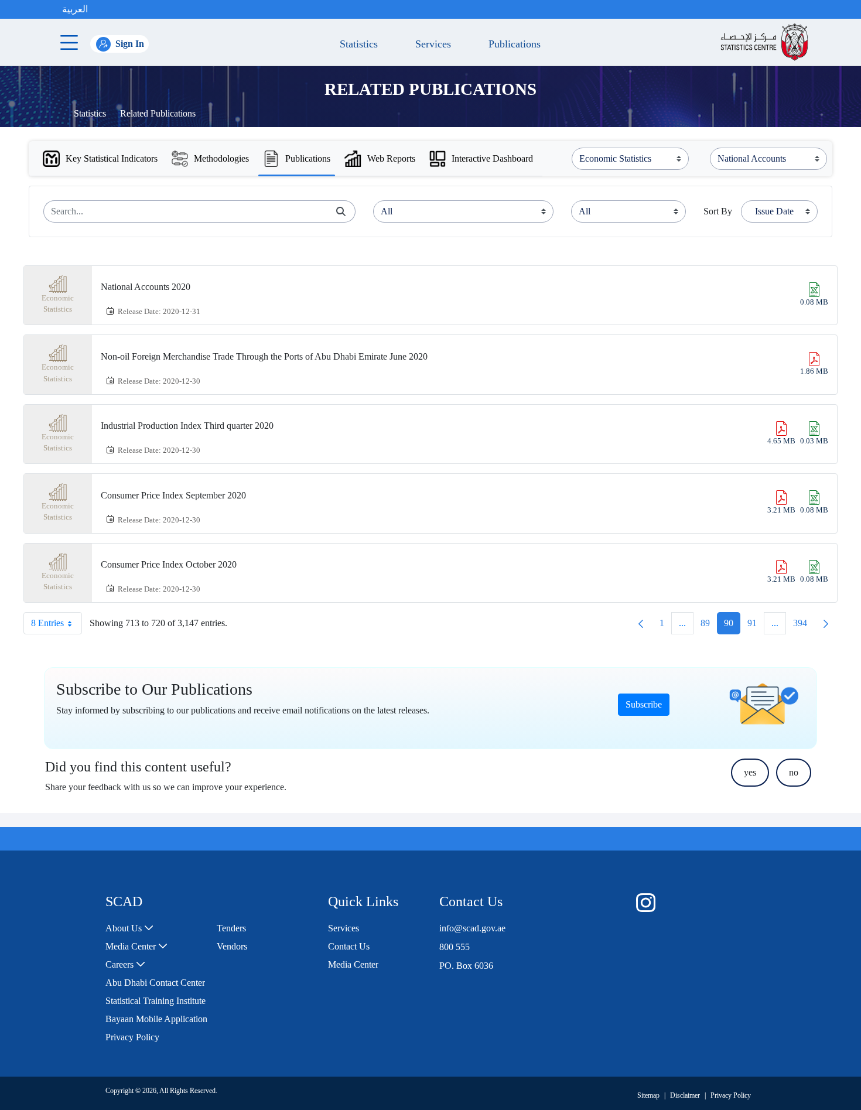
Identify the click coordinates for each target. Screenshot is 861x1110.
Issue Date (774, 211)
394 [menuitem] (803, 626)
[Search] (341, 211)
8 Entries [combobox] (47, 623)
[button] (99, 9)
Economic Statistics (58, 303)
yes (750, 772)
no (793, 772)
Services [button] (430, 44)
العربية (75, 9)
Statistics (90, 113)
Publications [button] (512, 44)
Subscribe (644, 704)
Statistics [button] (356, 44)
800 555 (454, 947)
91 (755, 626)
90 (732, 626)
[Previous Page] (640, 623)
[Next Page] (826, 623)
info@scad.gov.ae (472, 928)
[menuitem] (129, 928)
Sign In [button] (129, 44)
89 (709, 626)
